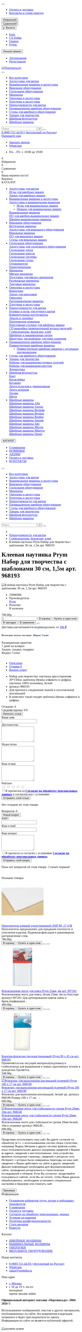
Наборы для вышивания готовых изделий (36, 362)
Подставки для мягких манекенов (31, 277)
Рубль (13, 44)
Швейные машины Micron (26, 427)
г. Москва (15, 1283)
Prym (12, 601)
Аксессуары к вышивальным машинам (34, 202)
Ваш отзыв (9, 763)
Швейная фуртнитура (23, 118)
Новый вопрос (11, 814)
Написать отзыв (12, 713)
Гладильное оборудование (26, 91)
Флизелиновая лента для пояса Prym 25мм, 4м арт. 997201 (39, 991)
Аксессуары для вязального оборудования (36, 229)
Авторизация (17, 58)
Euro (12, 34)
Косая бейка (17, 379)
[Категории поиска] (3, 72)
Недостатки (9, 744)
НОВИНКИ (17, 450)
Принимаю (9, 1190)
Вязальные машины (22, 233)
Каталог (7, 1234)
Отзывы (15, 666)
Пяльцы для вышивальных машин (39, 209)
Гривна (13, 41)
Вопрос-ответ (18, 669)
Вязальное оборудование (25, 88)
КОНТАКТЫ (18, 461)
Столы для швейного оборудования (32, 111)
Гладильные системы (23, 256)
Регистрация (17, 61)
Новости (14, 1227)
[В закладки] (44, 943)
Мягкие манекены (21, 273)
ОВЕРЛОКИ (17, 1247)
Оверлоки (15, 297)
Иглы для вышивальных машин (37, 205)
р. (9, 27)
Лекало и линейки (21, 318)
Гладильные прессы (22, 253)
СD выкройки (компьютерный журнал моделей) (40, 328)
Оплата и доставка (21, 9)
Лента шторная (19, 389)
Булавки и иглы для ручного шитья (32, 311)
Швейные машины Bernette (27, 410)
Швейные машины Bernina (26, 413)
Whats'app (15, 145)
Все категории (18, 77)
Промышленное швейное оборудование (35, 108)
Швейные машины (21, 122)
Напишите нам (11, 135)
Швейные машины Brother (26, 417)
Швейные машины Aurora (26, 406)
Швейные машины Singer (25, 434)
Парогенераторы (20, 267)
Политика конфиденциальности (30, 1221)
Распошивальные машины (26, 301)
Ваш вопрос (9, 833)
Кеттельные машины (22, 226)
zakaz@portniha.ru (20, 1270)
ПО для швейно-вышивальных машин (34, 216)
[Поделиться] (38, 623)
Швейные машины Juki (24, 423)
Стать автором (18, 1224)
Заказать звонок (19, 142)
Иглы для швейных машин (26, 192)
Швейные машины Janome (26, 420)
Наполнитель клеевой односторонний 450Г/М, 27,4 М (37, 925)
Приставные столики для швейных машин (37, 325)
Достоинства (10, 724)
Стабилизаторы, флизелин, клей (30, 331)
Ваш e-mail (8, 825)
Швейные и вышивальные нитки (30, 335)
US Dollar (15, 37)
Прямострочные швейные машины (32, 345)
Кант (12, 376)
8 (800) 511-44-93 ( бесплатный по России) (29, 132)
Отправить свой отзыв (16, 798)
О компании (17, 447)
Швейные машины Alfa (24, 403)
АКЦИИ (14, 454)
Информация (10, 1194)
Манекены (16, 94)
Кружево (15, 382)
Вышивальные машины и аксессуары (33, 84)
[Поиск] (44, 129)
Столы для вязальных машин (28, 239)
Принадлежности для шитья (27, 105)
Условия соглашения (22, 1217)
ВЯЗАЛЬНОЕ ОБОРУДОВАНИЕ (31, 1250)
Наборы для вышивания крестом (30, 365)
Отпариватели (18, 263)
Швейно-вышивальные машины (30, 219)
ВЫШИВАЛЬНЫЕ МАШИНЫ (29, 1244)
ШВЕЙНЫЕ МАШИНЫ (25, 1240)
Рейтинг (7, 783)
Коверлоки (16, 290)
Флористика (17, 369)
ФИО (5, 818)
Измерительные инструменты (28, 314)
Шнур (13, 396)
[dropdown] (3, 4)
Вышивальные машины (24, 212)
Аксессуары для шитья (24, 81)
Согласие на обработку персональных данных (39, 1214)
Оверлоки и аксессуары (24, 98)
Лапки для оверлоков (23, 294)
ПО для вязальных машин (26, 236)
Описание (15, 663)
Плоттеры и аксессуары (24, 101)
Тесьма (13, 393)
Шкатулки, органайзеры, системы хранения (37, 338)
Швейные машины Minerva (27, 430)
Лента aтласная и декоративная (29, 386)
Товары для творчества (24, 115)
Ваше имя (8, 717)
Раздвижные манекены (24, 280)
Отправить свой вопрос (16, 860)
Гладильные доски (21, 250)
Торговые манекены (22, 284)
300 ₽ (63, 627)
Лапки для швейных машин (27, 195)
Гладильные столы (21, 260)
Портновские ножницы (24, 321)
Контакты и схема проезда (26, 13)
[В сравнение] (48, 943)
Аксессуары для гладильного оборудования (37, 246)
